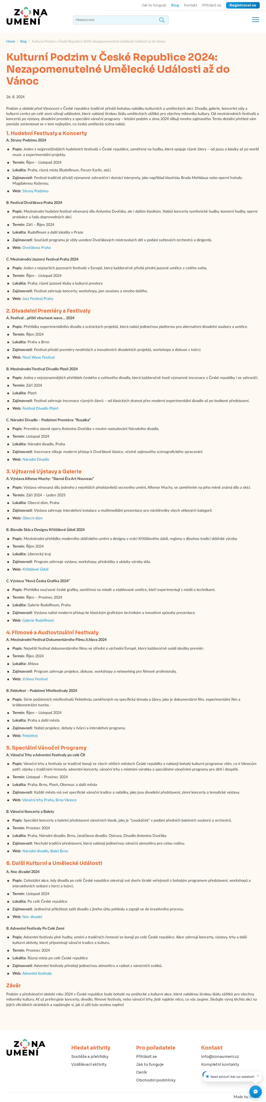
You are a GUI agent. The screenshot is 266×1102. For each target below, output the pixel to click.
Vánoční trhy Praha (38, 800)
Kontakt (190, 5)
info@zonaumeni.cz (220, 1056)
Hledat (162, 20)
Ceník (141, 1072)
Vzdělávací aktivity (89, 1064)
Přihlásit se (211, 5)
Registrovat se (243, 5)
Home (10, 41)
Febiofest (30, 736)
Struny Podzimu (35, 191)
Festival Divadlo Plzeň (40, 408)
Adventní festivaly (37, 973)
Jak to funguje (154, 5)
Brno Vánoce (66, 800)
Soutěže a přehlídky (89, 1056)
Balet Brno (59, 851)
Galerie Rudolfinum (38, 620)
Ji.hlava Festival (35, 679)
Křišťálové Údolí (35, 569)
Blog (175, 5)
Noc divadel (32, 917)
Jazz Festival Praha (37, 299)
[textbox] (121, 20)
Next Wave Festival (38, 357)
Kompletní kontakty (220, 1064)
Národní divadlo (35, 851)
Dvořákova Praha (36, 248)
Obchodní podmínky (156, 1080)
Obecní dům (32, 518)
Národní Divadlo (35, 460)
